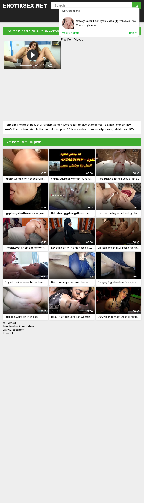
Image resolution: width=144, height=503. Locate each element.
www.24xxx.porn (13, 329)
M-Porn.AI (9, 323)
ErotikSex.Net (25, 5)
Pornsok (8, 333)
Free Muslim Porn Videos (18, 326)
